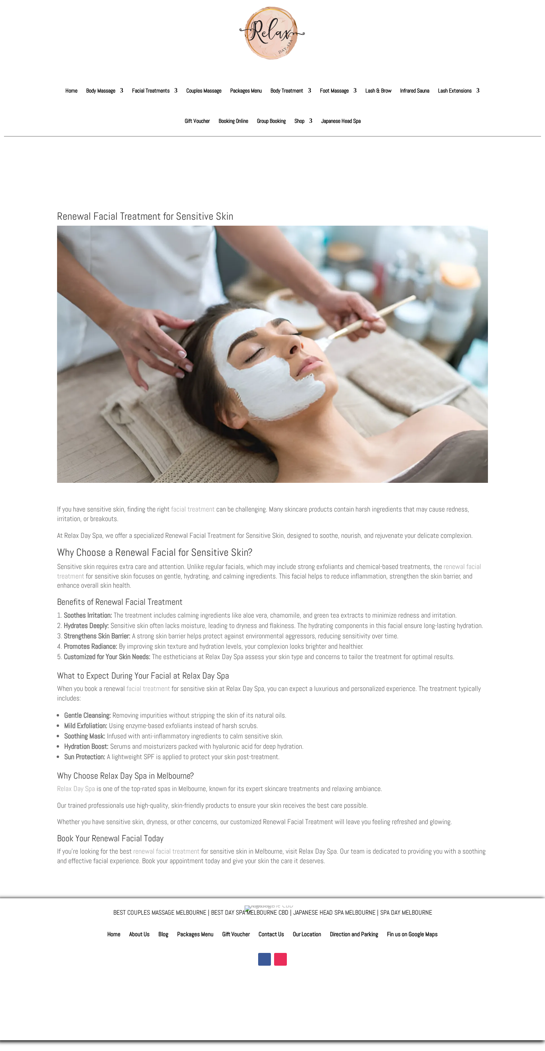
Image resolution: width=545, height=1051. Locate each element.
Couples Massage (203, 90)
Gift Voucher (197, 120)
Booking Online (233, 120)
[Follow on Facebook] (264, 959)
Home (71, 90)
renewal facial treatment (166, 851)
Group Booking (271, 120)
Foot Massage (334, 90)
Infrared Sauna (414, 90)
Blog (163, 934)
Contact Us (271, 934)
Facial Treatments (151, 90)
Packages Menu (246, 90)
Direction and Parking (354, 934)
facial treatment (193, 509)
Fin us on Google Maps (412, 934)
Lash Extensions (455, 90)
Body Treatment (287, 90)
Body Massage (100, 90)
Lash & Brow (378, 90)
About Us (139, 934)
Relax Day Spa (76, 788)
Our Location (307, 934)
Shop (299, 120)
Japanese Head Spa (341, 120)
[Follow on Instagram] (280, 959)
